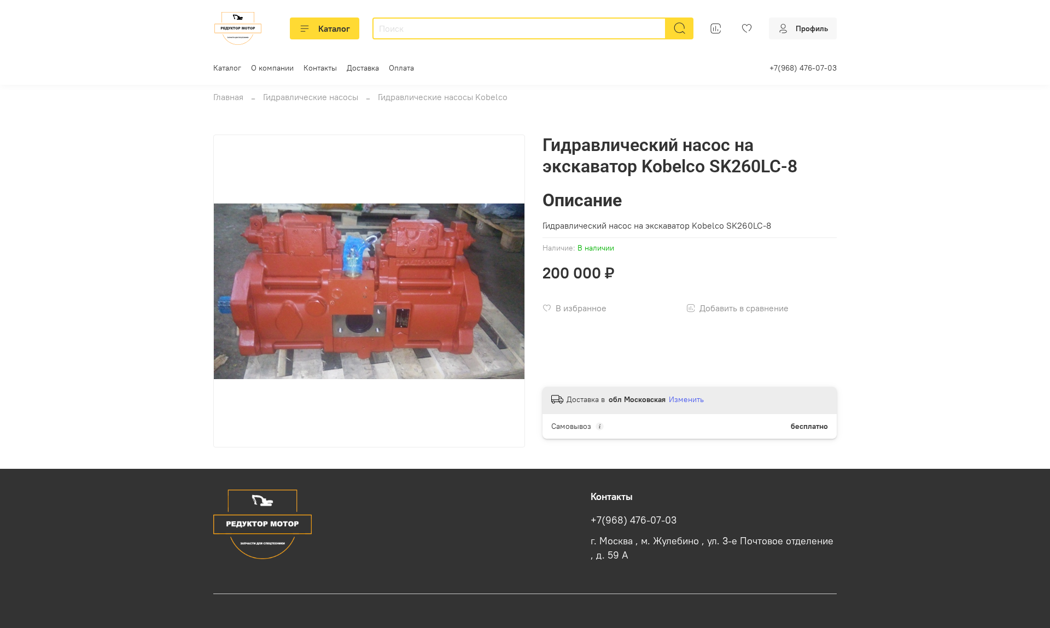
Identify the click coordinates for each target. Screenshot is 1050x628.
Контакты (320, 68)
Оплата (401, 68)
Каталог (334, 28)
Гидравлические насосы (310, 96)
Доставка (363, 68)
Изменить (686, 399)
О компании (272, 68)
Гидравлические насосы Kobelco (443, 96)
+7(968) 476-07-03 (803, 68)
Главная (228, 96)
